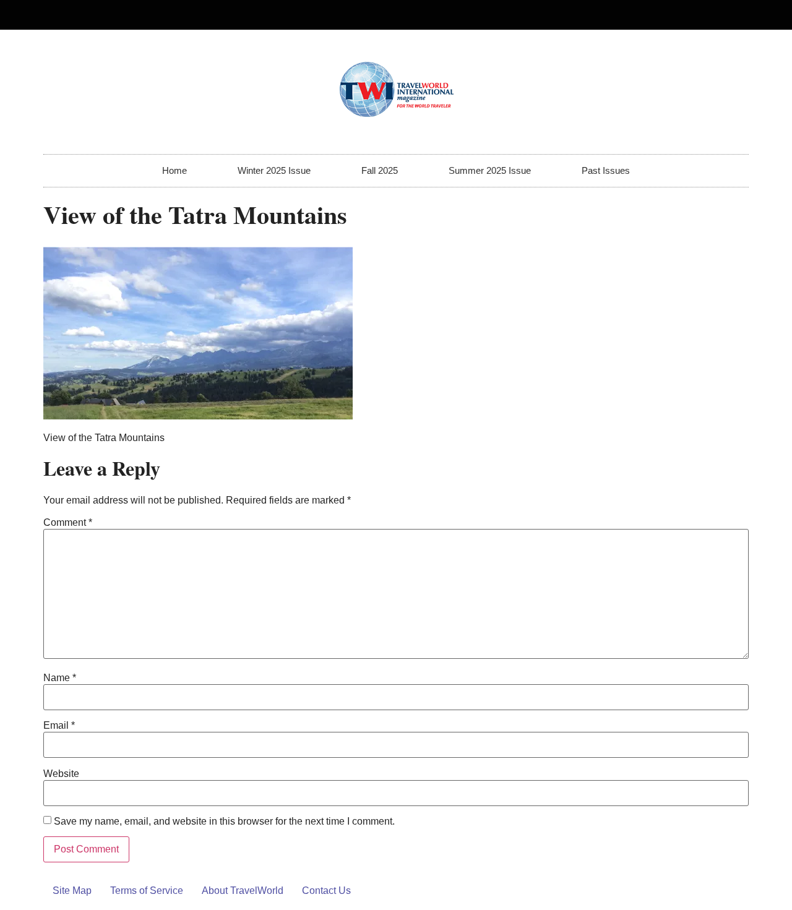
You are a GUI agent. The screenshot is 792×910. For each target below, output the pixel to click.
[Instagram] (733, 15)
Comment (67, 523)
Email (59, 726)
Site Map (72, 890)
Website (61, 774)
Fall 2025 (379, 170)
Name (59, 678)
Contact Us (326, 890)
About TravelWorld (242, 890)
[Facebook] (713, 15)
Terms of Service (146, 890)
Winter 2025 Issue (274, 170)
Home (174, 170)
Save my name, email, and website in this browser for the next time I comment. (224, 821)
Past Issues (606, 170)
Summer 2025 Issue (490, 170)
